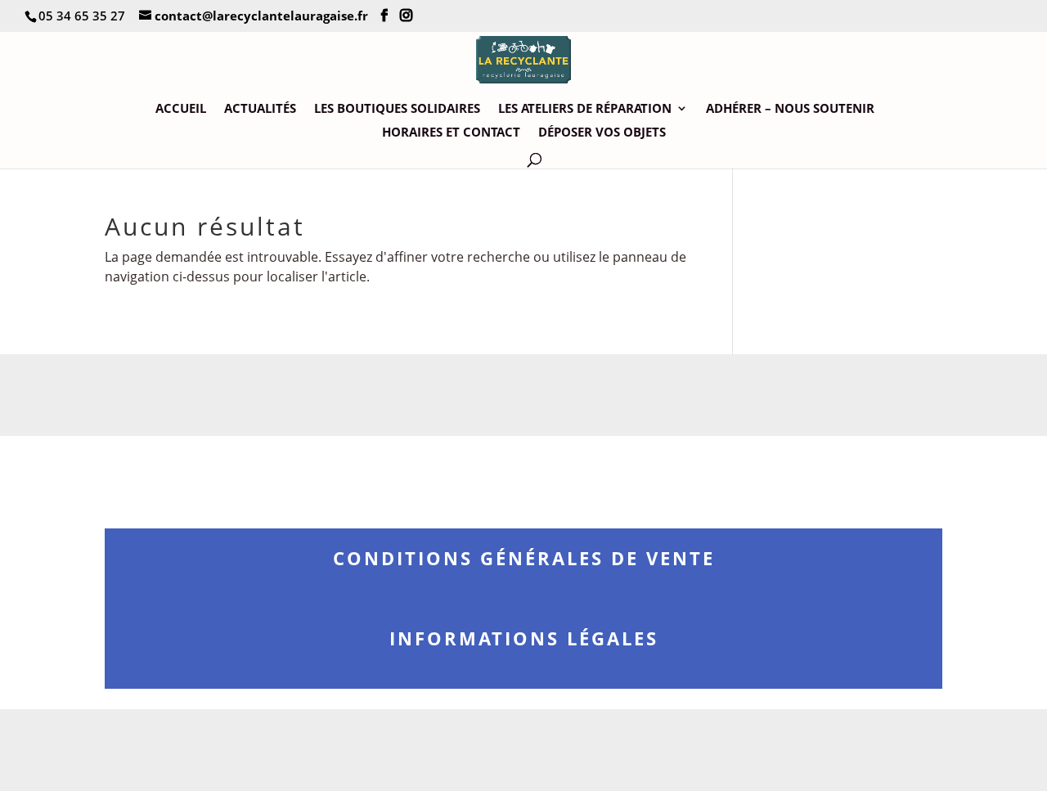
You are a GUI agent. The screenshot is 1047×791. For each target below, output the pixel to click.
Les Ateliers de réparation (585, 109)
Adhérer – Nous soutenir (790, 109)
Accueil (180, 109)
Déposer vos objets (602, 133)
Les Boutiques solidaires (397, 109)
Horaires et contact (451, 133)
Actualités (260, 109)
